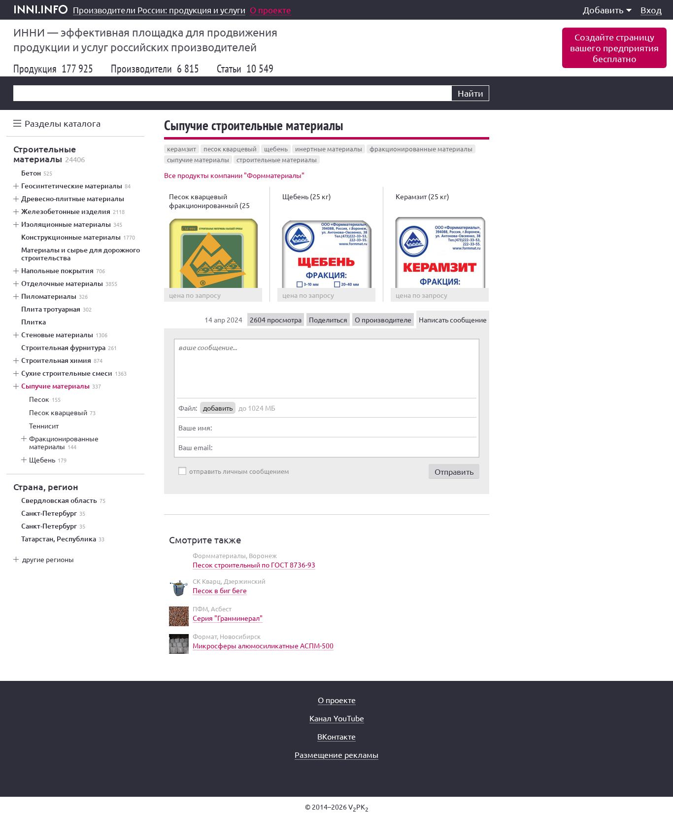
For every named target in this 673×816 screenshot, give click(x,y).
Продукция (53, 68)
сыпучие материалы (198, 159)
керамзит (181, 148)
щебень (276, 148)
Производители (155, 68)
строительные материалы (276, 159)
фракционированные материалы (421, 148)
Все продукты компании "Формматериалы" (234, 175)
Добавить (603, 9)
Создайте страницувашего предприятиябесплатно (614, 48)
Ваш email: (195, 447)
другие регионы (48, 559)
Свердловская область (63, 500)
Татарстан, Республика (62, 539)
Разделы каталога (63, 123)
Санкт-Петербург (53, 513)
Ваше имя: (195, 427)
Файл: (187, 407)
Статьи (245, 68)
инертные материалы (328, 148)
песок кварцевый (230, 148)
